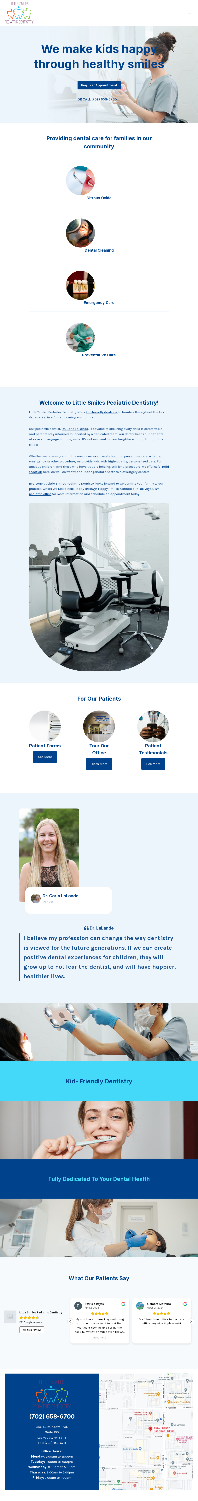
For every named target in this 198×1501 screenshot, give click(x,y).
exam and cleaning (108, 456)
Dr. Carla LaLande (75, 429)
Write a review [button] (32, 1329)
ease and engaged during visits (56, 439)
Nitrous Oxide (99, 198)
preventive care (136, 456)
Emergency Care (99, 302)
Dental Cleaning (99, 250)
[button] (70, 1321)
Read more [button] (97, 1337)
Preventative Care (99, 355)
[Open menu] (189, 13)
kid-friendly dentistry (102, 412)
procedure (67, 461)
